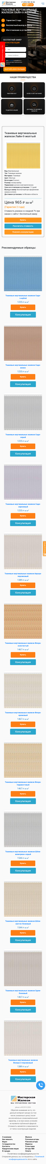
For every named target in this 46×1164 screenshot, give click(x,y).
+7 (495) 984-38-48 (28, 2)
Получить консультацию (23, 232)
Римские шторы (31, 1142)
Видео (4, 1142)
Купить (23, 220)
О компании (6, 1137)
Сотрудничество (8, 1144)
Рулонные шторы (32, 1139)
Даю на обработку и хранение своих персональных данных (14, 62)
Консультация (28, 5)
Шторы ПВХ (29, 1149)
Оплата (28, 1151)
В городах (6, 1151)
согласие (10, 60)
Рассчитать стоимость (23, 226)
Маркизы (28, 1144)
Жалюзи (28, 1137)
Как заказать (7, 1139)
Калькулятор (45, 547)
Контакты (6, 1146)
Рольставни (30, 1146)
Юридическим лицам (10, 1149)
